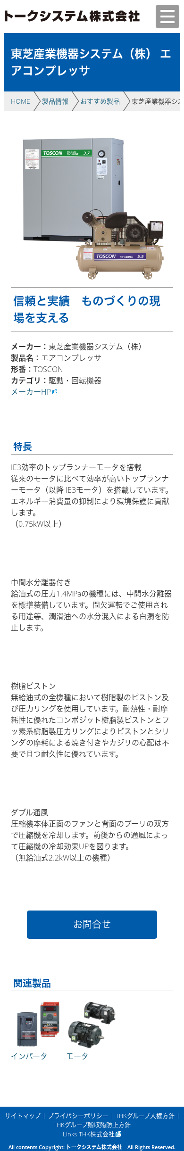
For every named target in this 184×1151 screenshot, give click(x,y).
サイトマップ (23, 1115)
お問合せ (92, 924)
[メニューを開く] (167, 16)
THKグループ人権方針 (145, 1115)
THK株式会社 (97, 1134)
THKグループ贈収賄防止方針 (92, 1124)
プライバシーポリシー (78, 1115)
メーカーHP (31, 392)
